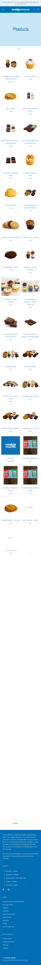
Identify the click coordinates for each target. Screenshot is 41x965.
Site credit (25, 960)
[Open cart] (38, 9)
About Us (5, 945)
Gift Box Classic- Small (30, 428)
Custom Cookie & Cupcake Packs (13, 901)
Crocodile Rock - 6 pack (10, 267)
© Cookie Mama (9, 958)
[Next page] (25, 820)
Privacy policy (7, 960)
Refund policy (16, 960)
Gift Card (10, 458)
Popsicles (6, 920)
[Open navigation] (3, 9)
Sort (19, 49)
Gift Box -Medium (30, 366)
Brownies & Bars (8, 905)
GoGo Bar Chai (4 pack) (30, 458)
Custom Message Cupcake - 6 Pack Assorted (30, 301)
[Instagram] (9, 889)
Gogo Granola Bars (9, 914)
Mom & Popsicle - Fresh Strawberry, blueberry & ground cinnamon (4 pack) (10, 650)
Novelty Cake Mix (8, 927)
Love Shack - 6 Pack (11, 580)
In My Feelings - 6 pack (30, 520)
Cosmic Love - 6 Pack (30, 237)
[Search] (34, 10)
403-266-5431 (31, 844)
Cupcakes (6, 911)
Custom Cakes (7, 939)
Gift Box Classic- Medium (10, 428)
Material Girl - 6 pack (10, 612)
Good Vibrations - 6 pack (10, 520)
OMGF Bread (7, 917)
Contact (5, 948)
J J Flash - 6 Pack (11, 550)
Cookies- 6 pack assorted (10, 237)
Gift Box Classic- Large (30, 396)
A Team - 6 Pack (30, 76)
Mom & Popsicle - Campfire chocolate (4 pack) (30, 614)
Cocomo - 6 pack (11, 205)
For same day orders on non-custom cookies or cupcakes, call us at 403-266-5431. (20, 3)
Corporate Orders (9, 942)
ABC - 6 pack (10, 108)
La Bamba (30, 550)
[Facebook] (3, 889)
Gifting (5, 923)
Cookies (5, 908)
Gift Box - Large (10, 366)
